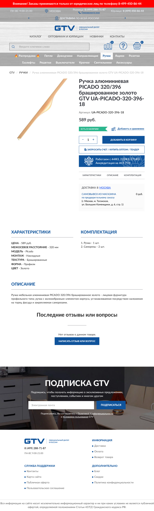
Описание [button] (112, 175)
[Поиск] (13, 46)
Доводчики (64, 56)
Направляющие (87, 56)
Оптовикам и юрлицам (65, 36)
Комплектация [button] (132, 175)
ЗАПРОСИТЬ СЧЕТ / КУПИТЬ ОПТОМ (113, 150)
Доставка (100, 446)
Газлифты (28, 62)
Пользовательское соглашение (45, 488)
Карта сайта (34, 477)
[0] (137, 46)
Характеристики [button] (91, 175)
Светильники (103, 62)
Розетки (134, 56)
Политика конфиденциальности (114, 482)
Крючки (84, 62)
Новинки (96, 36)
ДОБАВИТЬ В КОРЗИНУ (123, 140)
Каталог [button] (36, 36)
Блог (97, 471)
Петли (48, 56)
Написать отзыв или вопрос (77, 341)
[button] (89, 12)
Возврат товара (103, 457)
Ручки (107, 56)
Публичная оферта (38, 482)
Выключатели (65, 62)
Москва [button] (105, 188)
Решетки (45, 62)
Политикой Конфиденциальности (95, 413)
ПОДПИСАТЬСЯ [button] (111, 405)
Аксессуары (124, 62)
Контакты (117, 36)
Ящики (119, 56)
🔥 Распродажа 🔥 (27, 56)
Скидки (98, 477)
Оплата (98, 451)
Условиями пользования (75, 417)
